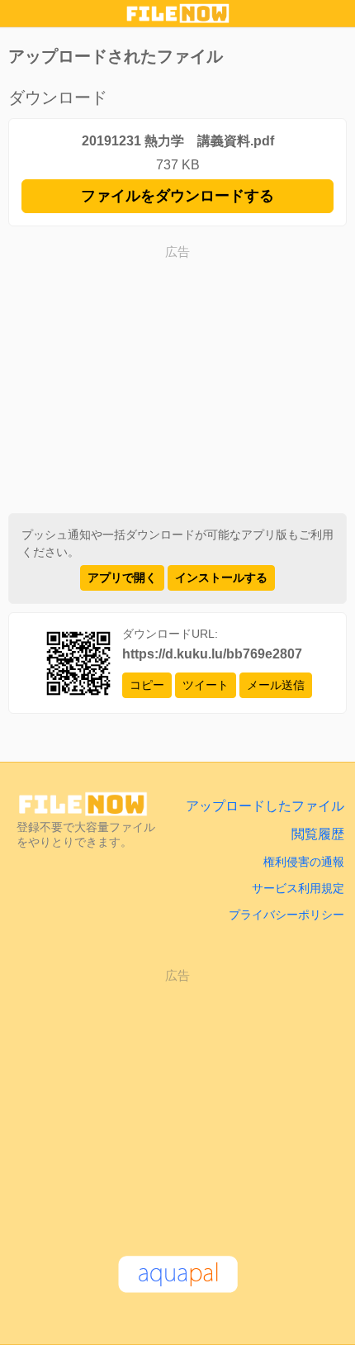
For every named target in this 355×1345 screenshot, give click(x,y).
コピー (147, 685)
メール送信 (276, 685)
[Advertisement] (177, 381)
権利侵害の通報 (303, 861)
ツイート (205, 685)
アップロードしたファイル (265, 806)
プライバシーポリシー (286, 914)
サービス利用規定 (298, 888)
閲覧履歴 (317, 834)
